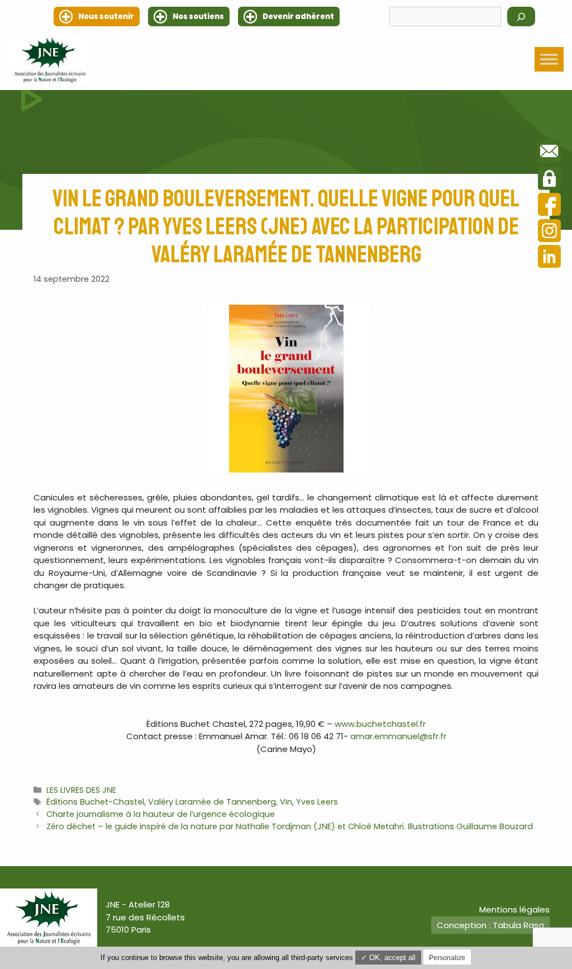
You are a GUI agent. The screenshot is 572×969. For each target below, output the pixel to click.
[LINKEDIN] (549, 258)
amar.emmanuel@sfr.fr (398, 736)
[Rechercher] (521, 16)
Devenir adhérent (298, 16)
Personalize (447, 958)
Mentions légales (514, 909)
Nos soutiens (198, 16)
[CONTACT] (549, 153)
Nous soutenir (106, 16)
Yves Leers (317, 801)
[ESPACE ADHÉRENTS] (549, 180)
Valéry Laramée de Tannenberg (212, 801)
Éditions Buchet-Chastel (95, 801)
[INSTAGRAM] (549, 232)
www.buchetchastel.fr (380, 724)
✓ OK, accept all (388, 957)
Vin (286, 801)
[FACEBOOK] (549, 206)
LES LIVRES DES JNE (81, 790)
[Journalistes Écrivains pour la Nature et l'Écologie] (49, 59)
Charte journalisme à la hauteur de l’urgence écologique (160, 814)
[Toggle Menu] (549, 59)
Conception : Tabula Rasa (490, 925)
